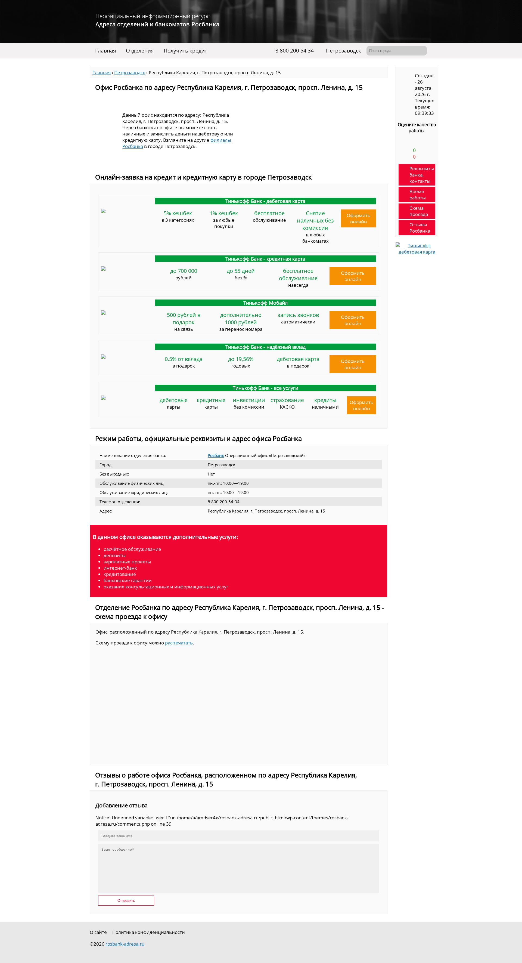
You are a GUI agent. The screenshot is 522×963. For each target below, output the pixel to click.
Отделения (140, 50)
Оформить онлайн (358, 218)
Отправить (126, 901)
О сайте (98, 932)
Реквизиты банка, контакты (421, 174)
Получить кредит (185, 50)
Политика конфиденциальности (148, 932)
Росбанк (216, 455)
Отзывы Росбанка (419, 227)
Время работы (417, 194)
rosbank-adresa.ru (124, 944)
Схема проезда (418, 211)
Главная (105, 50)
